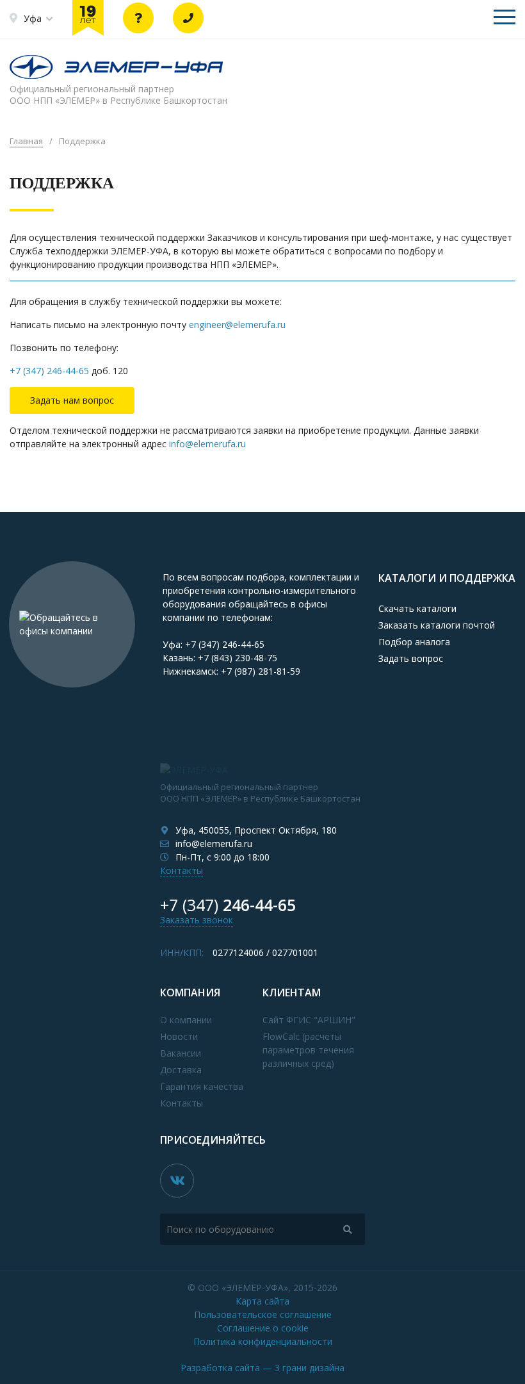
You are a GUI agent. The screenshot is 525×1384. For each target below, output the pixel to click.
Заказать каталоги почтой (436, 625)
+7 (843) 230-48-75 (237, 658)
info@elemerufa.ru (207, 444)
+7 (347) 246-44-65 (49, 371)
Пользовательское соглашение (263, 1314)
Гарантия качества (201, 1086)
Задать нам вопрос (72, 400)
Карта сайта (262, 1301)
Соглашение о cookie (263, 1328)
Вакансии (180, 1053)
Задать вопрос (410, 658)
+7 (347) (228, 904)
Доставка (181, 1070)
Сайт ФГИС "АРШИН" (308, 1020)
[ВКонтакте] (177, 1181)
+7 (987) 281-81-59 (260, 671)
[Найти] (347, 1229)
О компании (186, 1020)
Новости (179, 1036)
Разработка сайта (262, 1368)
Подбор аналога (414, 642)
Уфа (33, 18)
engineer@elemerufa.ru (237, 324)
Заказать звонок (196, 920)
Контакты (181, 870)
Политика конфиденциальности (262, 1341)
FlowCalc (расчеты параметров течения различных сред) (308, 1049)
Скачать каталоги (417, 608)
